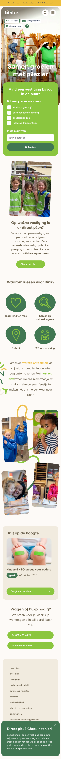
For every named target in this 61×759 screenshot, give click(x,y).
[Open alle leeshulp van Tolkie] (27, 26)
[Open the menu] (53, 12)
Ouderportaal (16, 714)
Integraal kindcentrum (25, 122)
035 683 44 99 (23, 635)
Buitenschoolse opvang (26, 112)
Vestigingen (15, 679)
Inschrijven (15, 668)
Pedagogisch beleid (19, 685)
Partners (14, 696)
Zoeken (32, 147)
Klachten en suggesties (21, 708)
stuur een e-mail (23, 645)
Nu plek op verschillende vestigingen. (30, 3)
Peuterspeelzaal (21, 117)
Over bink (14, 673)
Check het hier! (28, 264)
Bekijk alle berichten (21, 591)
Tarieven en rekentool (20, 691)
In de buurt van (16, 131)
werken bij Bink (17, 702)
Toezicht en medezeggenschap (24, 719)
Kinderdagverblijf (22, 107)
